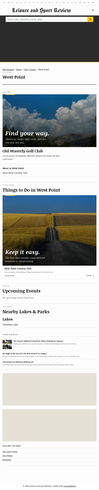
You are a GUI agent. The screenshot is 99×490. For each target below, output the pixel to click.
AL (5, 2)
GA (41, 2)
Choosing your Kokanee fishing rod (18, 361)
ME (76, 2)
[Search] (90, 19)
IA (60, 2)
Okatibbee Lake (10, 324)
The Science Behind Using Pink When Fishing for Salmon (38, 341)
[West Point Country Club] (49, 230)
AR (17, 2)
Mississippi (8, 69)
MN (93, 2)
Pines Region (8, 455)
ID (49, 2)
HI (45, 2)
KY (68, 2)
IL (52, 2)
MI (89, 2)
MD (80, 2)
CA (21, 2)
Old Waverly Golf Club (23, 151)
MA (85, 2)
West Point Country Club (15, 172)
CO (25, 2)
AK (9, 2)
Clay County (30, 69)
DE (34, 2)
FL (38, 2)
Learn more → (9, 159)
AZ (13, 2)
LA (72, 2)
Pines (19, 69)
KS (64, 2)
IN (56, 2)
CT (29, 2)
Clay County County (10, 451)
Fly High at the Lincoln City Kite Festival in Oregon (25, 353)
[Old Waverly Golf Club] (49, 120)
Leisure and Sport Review (41, 10)
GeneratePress (69, 486)
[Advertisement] (49, 41)
